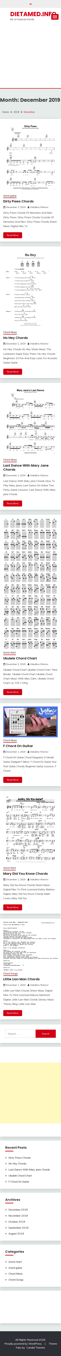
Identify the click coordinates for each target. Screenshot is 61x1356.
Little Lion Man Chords (21, 979)
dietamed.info (33, 14)
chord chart (9, 652)
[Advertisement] (30, 55)
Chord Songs (10, 973)
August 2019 (16, 1233)
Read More (13, 235)
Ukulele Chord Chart (20, 658)
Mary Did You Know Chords (25, 873)
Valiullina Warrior (39, 207)
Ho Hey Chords (15, 337)
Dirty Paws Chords (18, 201)
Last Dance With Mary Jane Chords (26, 467)
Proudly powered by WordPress (23, 1343)
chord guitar (10, 195)
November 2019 (18, 1215)
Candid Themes (36, 1347)
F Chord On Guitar (18, 746)
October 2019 (16, 1221)
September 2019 (18, 1227)
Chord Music (10, 332)
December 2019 (18, 1209)
